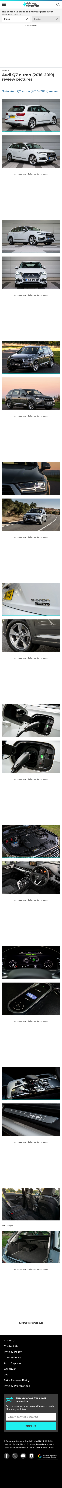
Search (58, 4)
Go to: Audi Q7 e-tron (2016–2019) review (30, 91)
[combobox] (3, 19)
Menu (4, 4)
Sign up (31, 1426)
